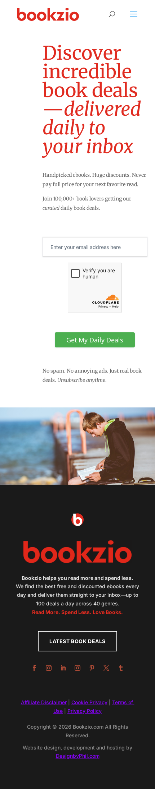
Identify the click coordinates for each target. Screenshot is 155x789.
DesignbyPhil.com (77, 756)
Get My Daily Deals (94, 340)
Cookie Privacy (89, 702)
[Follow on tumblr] (121, 668)
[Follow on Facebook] (34, 668)
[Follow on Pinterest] (92, 668)
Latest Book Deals (77, 641)
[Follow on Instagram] (48, 668)
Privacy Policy (84, 711)
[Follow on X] (106, 668)
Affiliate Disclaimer (44, 702)
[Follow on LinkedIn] (63, 668)
